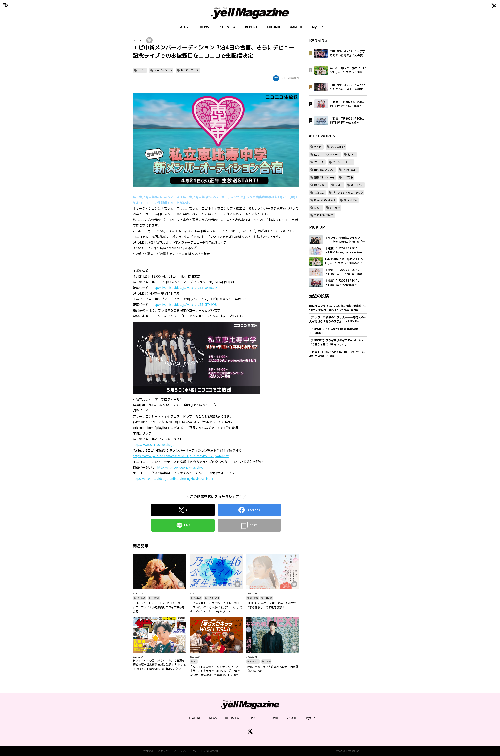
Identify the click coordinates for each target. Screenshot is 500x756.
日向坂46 (268, 598)
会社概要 (148, 750)
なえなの (319, 192)
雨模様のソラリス (324, 169)
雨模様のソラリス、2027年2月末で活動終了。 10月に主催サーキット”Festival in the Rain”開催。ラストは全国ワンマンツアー (338, 308)
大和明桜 (348, 177)
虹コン (351, 154)
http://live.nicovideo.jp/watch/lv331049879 (184, 288)
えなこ (339, 185)
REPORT (251, 26)
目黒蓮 (268, 661)
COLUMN (273, 26)
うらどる (155, 598)
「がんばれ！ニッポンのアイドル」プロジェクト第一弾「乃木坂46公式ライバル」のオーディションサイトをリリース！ (216, 607)
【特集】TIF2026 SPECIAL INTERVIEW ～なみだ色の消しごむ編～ (337, 354)
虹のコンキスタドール (327, 154)
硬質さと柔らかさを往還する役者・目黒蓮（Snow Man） (272, 669)
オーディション (163, 70)
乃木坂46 (197, 598)
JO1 (195, 661)
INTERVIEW (227, 26)
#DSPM (318, 147)
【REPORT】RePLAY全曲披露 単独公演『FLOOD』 (333, 331)
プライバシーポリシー (186, 750)
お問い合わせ (211, 750)
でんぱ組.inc (338, 147)
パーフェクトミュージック (348, 192)
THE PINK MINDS (324, 215)
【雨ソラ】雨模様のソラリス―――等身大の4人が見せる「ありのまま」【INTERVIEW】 (337, 319)
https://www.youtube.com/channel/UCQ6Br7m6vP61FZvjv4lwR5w (181, 456)
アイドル (319, 162)
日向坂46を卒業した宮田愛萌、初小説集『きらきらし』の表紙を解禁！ (271, 605)
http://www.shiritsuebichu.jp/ (154, 445)
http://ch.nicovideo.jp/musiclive (180, 467)
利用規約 (163, 750)
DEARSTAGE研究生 (325, 200)
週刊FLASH (357, 185)
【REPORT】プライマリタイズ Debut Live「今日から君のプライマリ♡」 (336, 342)
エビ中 (142, 70)
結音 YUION (350, 200)
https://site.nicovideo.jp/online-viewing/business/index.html (177, 479)
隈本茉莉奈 (320, 185)
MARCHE (296, 26)
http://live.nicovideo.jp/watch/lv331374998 (184, 305)
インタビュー (350, 169)
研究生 (318, 208)
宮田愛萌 (254, 598)
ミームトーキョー (343, 162)
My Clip (317, 26)
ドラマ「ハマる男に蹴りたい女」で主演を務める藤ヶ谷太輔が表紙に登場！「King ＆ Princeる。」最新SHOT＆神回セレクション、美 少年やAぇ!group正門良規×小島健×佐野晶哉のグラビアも (159, 665)
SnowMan (254, 661)
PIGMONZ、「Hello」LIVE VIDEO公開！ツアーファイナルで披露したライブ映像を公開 (159, 607)
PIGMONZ (140, 598)
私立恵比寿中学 (190, 70)
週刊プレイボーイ (324, 177)
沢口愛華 (335, 208)
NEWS (204, 26)
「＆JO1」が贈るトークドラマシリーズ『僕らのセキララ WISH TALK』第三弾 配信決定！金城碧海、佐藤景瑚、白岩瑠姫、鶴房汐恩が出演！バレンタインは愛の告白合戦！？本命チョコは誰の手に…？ (216, 671)
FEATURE (183, 26)
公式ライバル (213, 598)
